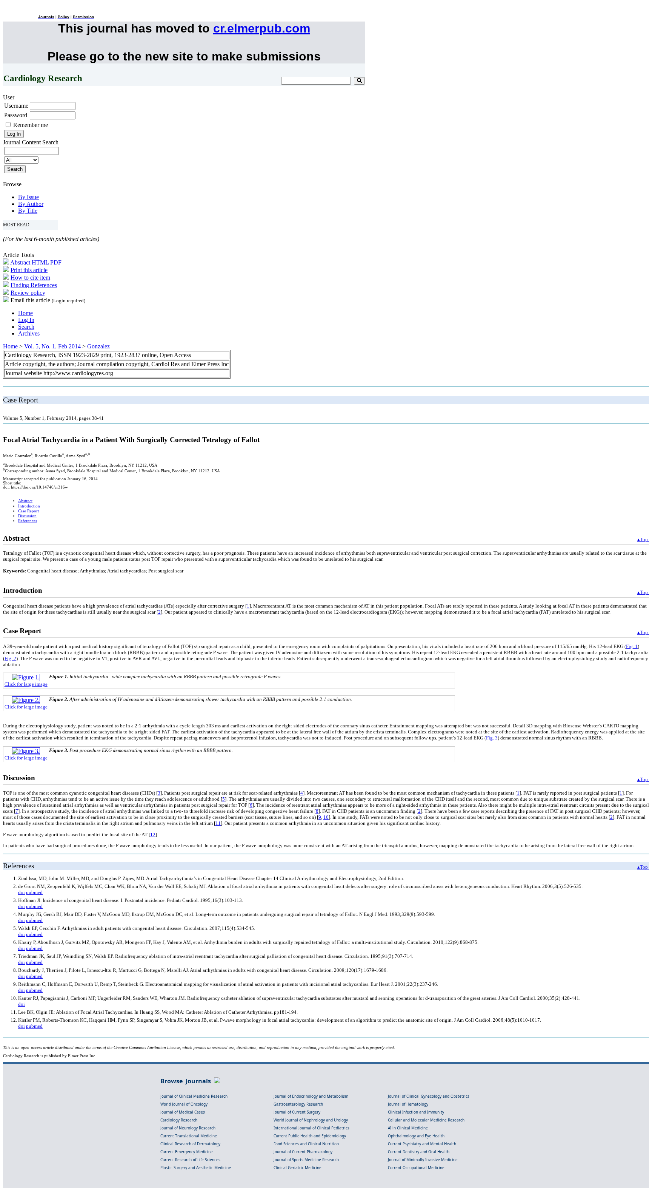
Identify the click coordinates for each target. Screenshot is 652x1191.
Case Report (28, 511)
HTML (40, 262)
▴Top (643, 539)
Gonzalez (98, 346)
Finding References (34, 285)
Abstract (20, 262)
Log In (26, 320)
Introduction (29, 506)
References (27, 521)
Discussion (27, 516)
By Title (27, 210)
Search (26, 326)
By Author (30, 204)
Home (25, 313)
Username (16, 105)
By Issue (28, 197)
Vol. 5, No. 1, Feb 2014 (52, 346)
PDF (56, 262)
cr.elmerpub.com (261, 28)
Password (15, 115)
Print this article (29, 270)
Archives (29, 333)
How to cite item (30, 277)
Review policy (28, 292)
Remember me (30, 125)
